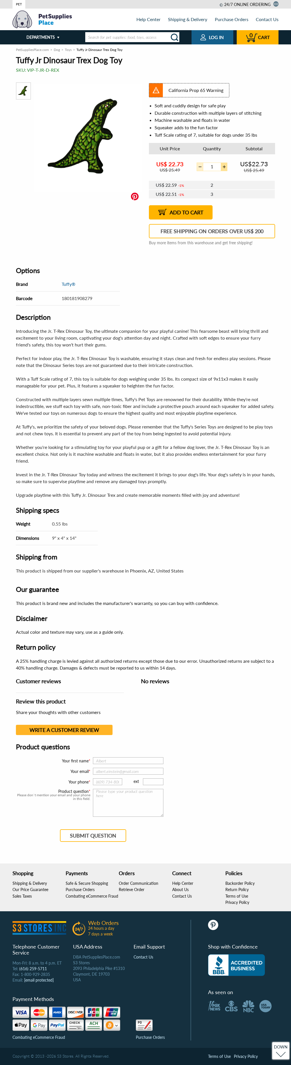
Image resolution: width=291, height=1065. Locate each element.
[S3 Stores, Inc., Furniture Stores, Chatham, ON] (236, 965)
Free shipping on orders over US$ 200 (212, 231)
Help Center (148, 19)
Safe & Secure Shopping (87, 883)
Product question (73, 791)
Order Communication (138, 883)
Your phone (78, 781)
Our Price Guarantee (30, 889)
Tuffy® (68, 284)
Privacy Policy (237, 902)
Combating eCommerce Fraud (92, 896)
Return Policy (237, 889)
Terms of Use (236, 896)
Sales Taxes (22, 896)
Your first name (75, 760)
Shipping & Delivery (187, 19)
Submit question (93, 835)
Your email (79, 771)
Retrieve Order (131, 889)
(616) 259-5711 (33, 968)
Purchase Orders (231, 19)
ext (136, 781)
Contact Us (267, 19)
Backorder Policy (240, 883)
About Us (180, 889)
